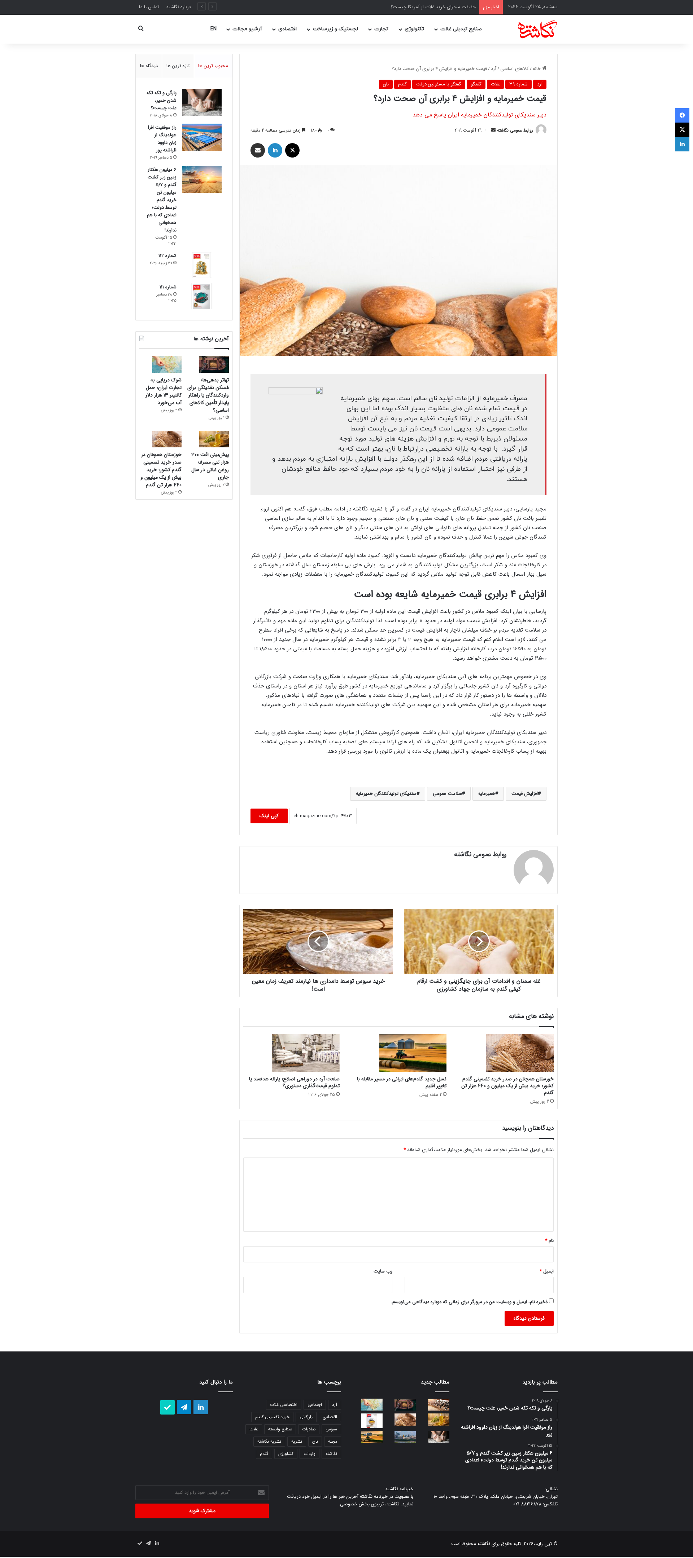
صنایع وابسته (280, 1429)
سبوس (331, 1429)
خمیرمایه (486, 793)
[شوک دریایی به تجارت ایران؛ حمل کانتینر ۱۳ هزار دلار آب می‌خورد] (160, 364)
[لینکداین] (275, 150)
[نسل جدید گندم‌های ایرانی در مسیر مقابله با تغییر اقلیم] (398, 1053)
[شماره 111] (202, 296)
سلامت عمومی (447, 793)
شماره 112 (167, 256)
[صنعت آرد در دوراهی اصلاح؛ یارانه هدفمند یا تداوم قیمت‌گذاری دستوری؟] (291, 1053)
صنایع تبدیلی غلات (461, 29)
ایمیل (547, 1271)
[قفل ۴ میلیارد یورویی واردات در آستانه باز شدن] (434, 1405)
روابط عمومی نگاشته (515, 130)
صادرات (308, 1429)
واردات (309, 1453)
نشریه (296, 1441)
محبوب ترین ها (213, 66)
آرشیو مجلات (247, 29)
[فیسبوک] (682, 115)
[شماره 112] (202, 265)
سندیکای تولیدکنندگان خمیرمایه (386, 793)
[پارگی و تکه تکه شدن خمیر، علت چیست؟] (202, 102)
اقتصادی (287, 29)
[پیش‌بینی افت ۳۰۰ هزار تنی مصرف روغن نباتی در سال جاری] (208, 439)
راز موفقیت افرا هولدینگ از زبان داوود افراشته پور (162, 139)
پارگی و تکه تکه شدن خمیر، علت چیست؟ (161, 100)
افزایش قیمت (524, 793)
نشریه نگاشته (269, 1441)
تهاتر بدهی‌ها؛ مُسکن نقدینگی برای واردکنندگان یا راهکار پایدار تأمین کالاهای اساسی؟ (208, 395)
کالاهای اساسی (514, 68)
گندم (402, 84)
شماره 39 (518, 84)
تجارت (381, 29)
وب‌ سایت (383, 1271)
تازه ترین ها (177, 66)
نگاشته (331, 1453)
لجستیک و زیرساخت (335, 29)
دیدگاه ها (149, 66)
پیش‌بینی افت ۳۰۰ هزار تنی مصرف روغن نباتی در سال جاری (210, 466)
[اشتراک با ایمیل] (257, 150)
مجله (332, 1441)
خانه (537, 68)
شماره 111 (168, 287)
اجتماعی (315, 1404)
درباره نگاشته (178, 7)
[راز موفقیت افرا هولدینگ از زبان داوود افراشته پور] (202, 137)
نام (549, 1240)
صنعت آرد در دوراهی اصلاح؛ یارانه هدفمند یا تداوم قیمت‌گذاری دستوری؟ (294, 1082)
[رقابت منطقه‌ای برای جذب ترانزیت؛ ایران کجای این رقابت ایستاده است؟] (400, 1437)
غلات (495, 84)
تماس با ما (149, 7)
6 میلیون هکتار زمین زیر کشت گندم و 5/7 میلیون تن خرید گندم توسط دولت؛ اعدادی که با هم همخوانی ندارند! (161, 200)
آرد (493, 68)
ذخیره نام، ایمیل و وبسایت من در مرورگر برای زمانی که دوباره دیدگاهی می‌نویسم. (469, 1302)
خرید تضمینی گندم (272, 1416)
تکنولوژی (414, 29)
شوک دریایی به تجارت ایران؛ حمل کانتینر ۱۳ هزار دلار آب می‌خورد (163, 391)
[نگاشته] (529, 29)
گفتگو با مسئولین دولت (438, 84)
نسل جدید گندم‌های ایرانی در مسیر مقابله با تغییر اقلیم (401, 1082)
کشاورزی (285, 1453)
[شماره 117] (367, 1420)
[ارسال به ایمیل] (493, 130)
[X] (292, 150)
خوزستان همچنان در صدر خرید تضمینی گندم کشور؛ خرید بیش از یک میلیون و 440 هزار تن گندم (507, 1086)
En (213, 29)
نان (386, 84)
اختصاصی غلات (283, 1404)
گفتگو (476, 84)
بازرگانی (306, 1416)
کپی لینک (269, 816)
